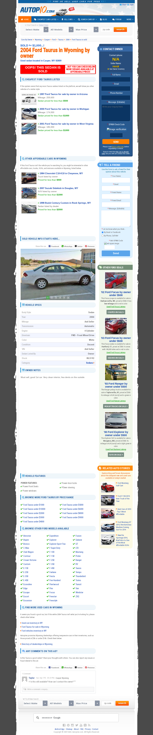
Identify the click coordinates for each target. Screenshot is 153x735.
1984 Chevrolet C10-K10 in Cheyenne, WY (61, 173)
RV (77, 564)
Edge (25, 588)
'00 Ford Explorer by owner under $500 (116, 434)
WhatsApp (68, 246)
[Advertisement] (58, 145)
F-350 (51, 564)
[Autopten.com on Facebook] (64, 725)
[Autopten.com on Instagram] (72, 725)
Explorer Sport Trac (57, 544)
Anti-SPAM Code (116, 240)
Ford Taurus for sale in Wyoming (35, 627)
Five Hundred (55, 580)
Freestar (53, 596)
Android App (59, 729)
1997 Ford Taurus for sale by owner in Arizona (64, 94)
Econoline (27, 584)
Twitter (79, 246)
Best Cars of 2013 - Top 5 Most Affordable (123, 511)
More (129, 19)
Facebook (55, 246)
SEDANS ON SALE (115, 358)
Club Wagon (28, 552)
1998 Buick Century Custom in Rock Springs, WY (65, 203)
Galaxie (79, 540)
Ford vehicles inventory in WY (34, 630)
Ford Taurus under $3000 (33, 517)
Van (77, 588)
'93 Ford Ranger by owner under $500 (115, 385)
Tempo (78, 572)
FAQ (81, 729)
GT (77, 544)
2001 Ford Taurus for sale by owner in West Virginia (66, 124)
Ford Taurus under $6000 (72, 509)
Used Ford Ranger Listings (116, 401)
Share (124, 4)
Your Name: (116, 176)
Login (131, 4)
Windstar (79, 592)
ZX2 (77, 596)
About (76, 729)
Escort (26, 596)
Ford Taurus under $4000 (33, 521)
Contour (26, 556)
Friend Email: (115, 200)
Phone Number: (116, 93)
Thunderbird (81, 576)
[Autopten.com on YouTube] (81, 725)
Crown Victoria (29, 560)
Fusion (78, 535)
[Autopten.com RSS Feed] (89, 725)
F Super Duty (54, 548)
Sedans (89, 363)
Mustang (79, 552)
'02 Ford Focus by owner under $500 (116, 294)
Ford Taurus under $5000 (72, 504)
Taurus (78, 568)
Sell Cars (68, 19)
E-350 (25, 576)
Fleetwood (54, 584)
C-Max (26, 548)
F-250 (51, 560)
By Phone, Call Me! (111, 235)
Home (26, 19)
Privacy (88, 729)
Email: (116, 84)
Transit (78, 584)
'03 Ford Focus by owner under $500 (116, 339)
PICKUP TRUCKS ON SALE (115, 406)
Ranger (79, 560)
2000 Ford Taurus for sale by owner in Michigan (64, 109)
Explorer (52, 540)
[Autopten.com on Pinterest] (68, 725)
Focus (52, 592)
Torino (78, 580)
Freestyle (53, 600)
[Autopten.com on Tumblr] (85, 725)
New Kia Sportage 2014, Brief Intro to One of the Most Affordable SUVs (122, 540)
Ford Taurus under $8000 (72, 513)
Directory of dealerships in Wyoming (37, 644)
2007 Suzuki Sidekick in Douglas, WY (59, 188)
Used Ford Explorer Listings (116, 449)
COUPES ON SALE (115, 312)
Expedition (54, 535)
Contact (95, 729)
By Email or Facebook (112, 232)
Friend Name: (116, 192)
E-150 (25, 568)
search (120, 29)
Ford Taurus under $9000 (72, 517)
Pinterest (91, 246)
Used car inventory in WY (32, 623)
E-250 (25, 572)
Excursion (27, 600)
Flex (51, 588)
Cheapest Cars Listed (46, 19)
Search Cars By (88, 19)
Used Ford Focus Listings (116, 307)
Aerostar (27, 535)
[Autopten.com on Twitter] (76, 725)
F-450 (51, 568)
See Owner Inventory (117, 69)
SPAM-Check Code (116, 124)
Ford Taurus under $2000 (33, 513)
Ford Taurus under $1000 (33, 504)
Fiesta (52, 576)
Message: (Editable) (116, 102)
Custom (26, 564)
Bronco (26, 544)
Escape (26, 592)
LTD (77, 548)
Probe (78, 556)
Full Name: (116, 75)
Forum (118, 19)
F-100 (51, 552)
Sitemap (69, 729)
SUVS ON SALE (115, 455)
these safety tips (118, 147)
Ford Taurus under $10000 (34, 509)
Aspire (26, 540)
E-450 (25, 580)
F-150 (51, 556)
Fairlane (52, 572)
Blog (105, 19)
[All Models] (61, 29)
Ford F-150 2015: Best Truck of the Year (123, 498)
